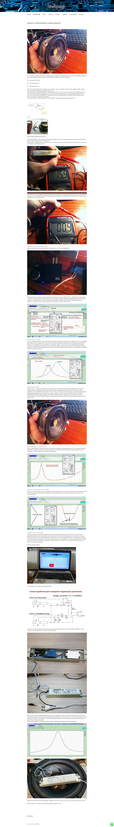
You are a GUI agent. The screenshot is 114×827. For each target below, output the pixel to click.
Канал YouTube (73, 14)
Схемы (44, 14)
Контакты (57, 14)
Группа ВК (64, 14)
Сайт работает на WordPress (33, 824)
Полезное (50, 14)
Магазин (81, 14)
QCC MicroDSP (36, 14)
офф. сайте (44, 93)
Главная (29, 14)
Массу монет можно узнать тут (34, 393)
